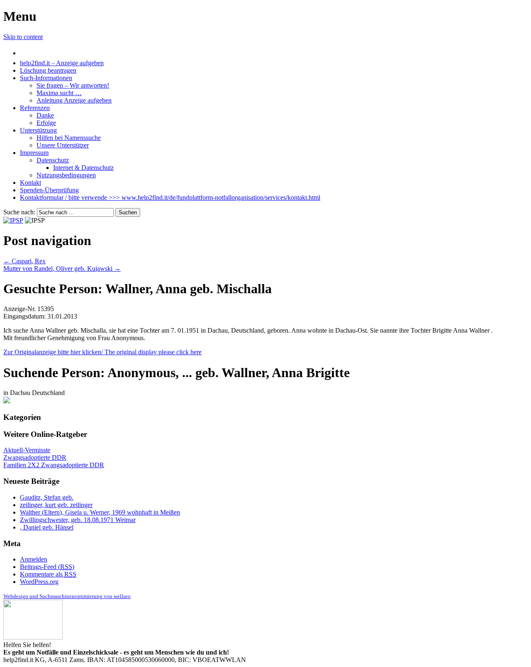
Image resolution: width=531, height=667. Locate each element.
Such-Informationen (46, 77)
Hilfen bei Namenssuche (69, 137)
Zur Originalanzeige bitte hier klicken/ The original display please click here (102, 352)
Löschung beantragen (48, 70)
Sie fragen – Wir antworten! (73, 85)
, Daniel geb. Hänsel (46, 527)
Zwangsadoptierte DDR (34, 457)
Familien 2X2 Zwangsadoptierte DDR (53, 464)
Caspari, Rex (24, 261)
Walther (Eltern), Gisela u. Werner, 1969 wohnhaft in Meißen (100, 512)
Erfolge (46, 122)
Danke (45, 115)
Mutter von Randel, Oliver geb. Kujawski (62, 268)
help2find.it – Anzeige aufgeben (62, 62)
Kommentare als (48, 574)
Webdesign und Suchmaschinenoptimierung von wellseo (67, 596)
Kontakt (30, 182)
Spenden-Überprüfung (49, 190)
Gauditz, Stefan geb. (46, 497)
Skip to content (23, 36)
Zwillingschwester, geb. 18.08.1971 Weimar (78, 519)
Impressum (34, 152)
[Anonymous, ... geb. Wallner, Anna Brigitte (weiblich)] (6, 401)
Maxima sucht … (59, 92)
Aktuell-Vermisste (26, 450)
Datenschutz (53, 160)
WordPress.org (39, 581)
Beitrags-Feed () (47, 566)
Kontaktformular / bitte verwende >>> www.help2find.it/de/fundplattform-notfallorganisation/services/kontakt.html (170, 197)
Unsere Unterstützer (63, 145)
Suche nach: (19, 212)
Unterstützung (38, 130)
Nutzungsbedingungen (66, 175)
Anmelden (33, 559)
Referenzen (35, 107)
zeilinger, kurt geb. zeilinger (56, 504)
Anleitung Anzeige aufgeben (74, 100)
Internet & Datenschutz (83, 167)
